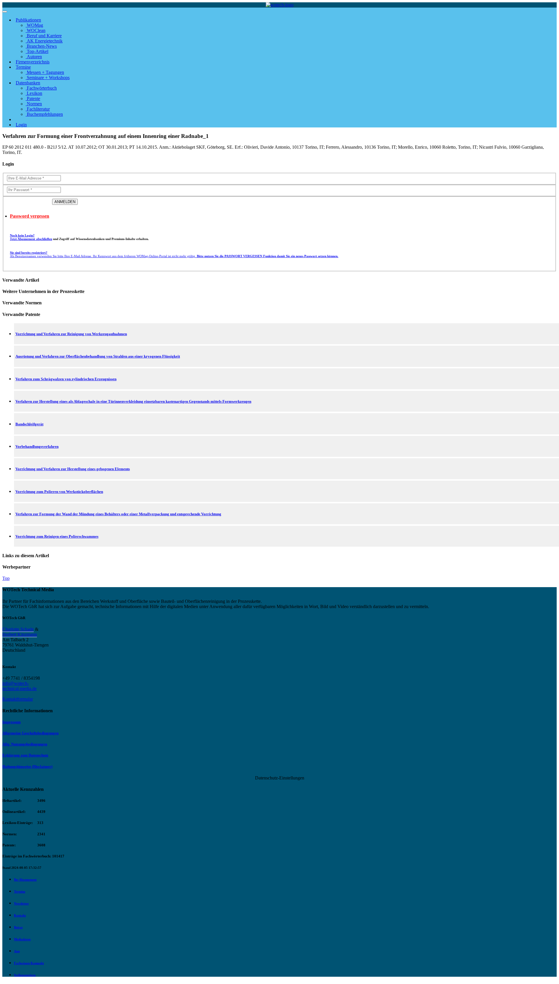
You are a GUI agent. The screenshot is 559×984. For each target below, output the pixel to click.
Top (6, 578)
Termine (19, 891)
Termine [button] (23, 67)
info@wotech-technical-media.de (19, 686)
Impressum (11, 722)
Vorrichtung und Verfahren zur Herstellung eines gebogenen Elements (72, 469)
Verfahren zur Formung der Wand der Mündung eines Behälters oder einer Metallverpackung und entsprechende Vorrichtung (118, 514)
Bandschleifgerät (29, 424)
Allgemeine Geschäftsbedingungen (30, 733)
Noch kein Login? (31, 237)
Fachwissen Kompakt (29, 963)
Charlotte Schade (18, 629)
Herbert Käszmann (19, 634)
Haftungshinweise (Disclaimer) (27, 766)
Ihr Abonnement (25, 879)
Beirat (18, 927)
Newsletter (21, 903)
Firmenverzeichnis (32, 61)
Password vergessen (29, 216)
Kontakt (20, 915)
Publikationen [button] (28, 19)
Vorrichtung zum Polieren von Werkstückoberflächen (59, 491)
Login (21, 124)
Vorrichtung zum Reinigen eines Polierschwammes (56, 536)
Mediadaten (22, 939)
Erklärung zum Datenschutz (25, 755)
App (17, 951)
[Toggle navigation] (4, 12)
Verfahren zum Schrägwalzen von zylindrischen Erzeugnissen (65, 379)
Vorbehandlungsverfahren (37, 446)
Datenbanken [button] (28, 82)
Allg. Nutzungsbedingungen (24, 744)
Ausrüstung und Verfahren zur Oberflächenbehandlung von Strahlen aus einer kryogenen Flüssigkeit (97, 356)
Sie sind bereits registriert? (174, 254)
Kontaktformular (17, 699)
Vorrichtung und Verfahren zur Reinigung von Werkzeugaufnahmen (71, 334)
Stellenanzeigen (25, 975)
